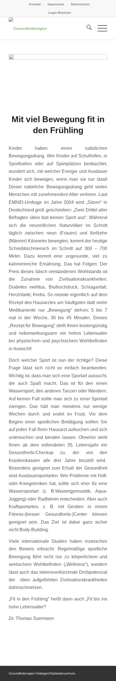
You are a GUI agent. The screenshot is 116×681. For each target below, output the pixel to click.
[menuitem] (35, 4)
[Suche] (86, 28)
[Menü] (99, 28)
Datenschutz (80, 4)
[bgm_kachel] (58, 80)
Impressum (56, 4)
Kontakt (35, 4)
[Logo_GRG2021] (48, 28)
